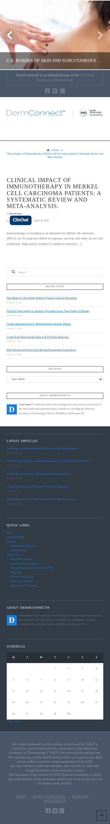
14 (41, 691)
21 (41, 702)
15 (55, 691)
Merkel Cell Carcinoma (22, 576)
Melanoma (16, 572)
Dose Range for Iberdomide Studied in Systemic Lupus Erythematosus (42, 298)
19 (13, 702)
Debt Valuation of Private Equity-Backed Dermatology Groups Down (41, 349)
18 (96, 691)
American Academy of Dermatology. (65, 77)
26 (13, 714)
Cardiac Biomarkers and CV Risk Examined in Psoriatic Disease (39, 324)
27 (27, 714)
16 (69, 691)
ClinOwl (20, 220)
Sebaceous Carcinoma (22, 581)
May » (18, 721)
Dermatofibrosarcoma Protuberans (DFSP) (32, 568)
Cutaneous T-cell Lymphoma (25, 563)
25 (96, 702)
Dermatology (15, 214)
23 (69, 702)
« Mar (10, 721)
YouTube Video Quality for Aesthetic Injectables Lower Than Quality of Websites (48, 311)
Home (10, 532)
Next (97, 35)
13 (27, 691)
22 (55, 702)
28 (41, 714)
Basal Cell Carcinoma (21, 559)
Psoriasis (11, 541)
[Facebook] (47, 90)
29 (55, 714)
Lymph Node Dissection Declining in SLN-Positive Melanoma (38, 337)
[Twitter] (55, 90)
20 (27, 702)
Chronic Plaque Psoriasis (23, 546)
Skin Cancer (13, 554)
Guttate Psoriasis (19, 550)
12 (13, 691)
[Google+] (62, 90)
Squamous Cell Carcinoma (24, 585)
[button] (55, 131)
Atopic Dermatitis (15, 537)
